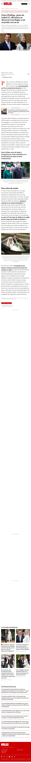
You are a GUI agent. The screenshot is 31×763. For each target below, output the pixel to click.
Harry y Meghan (20, 0)
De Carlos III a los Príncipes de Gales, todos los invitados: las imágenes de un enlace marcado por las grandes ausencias (8, 674)
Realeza (7, 8)
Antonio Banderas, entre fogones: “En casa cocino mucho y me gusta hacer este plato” (15, 711)
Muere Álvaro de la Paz (11, 0)
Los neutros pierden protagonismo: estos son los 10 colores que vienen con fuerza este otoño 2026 (15, 722)
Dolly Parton (26, 0)
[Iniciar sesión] (29, 3)
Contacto (3, 752)
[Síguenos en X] (7, 756)
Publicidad (4, 751)
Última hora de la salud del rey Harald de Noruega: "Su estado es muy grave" (15, 727)
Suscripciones (4, 749)
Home (2, 8)
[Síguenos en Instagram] (2, 756)
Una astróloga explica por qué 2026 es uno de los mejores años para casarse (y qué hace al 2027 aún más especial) (15, 705)
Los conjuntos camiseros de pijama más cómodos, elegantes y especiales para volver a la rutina (18, 111)
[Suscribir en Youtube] (12, 756)
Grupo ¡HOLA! (20, 749)
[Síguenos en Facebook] (4, 756)
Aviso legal (5, 759)
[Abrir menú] (2, 3)
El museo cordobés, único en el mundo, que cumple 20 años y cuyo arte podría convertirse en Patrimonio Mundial (15, 697)
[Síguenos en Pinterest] (15, 756)
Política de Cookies (18, 759)
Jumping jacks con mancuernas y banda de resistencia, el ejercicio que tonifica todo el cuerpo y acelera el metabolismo (15, 734)
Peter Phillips (7, 306)
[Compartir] (28, 74)
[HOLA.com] (8, 4)
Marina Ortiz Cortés (7, 72)
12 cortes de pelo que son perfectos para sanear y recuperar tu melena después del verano (14, 716)
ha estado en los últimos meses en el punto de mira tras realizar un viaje (14, 268)
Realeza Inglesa (14, 8)
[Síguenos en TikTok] (9, 756)
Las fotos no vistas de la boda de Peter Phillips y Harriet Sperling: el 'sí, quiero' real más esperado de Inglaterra (8, 648)
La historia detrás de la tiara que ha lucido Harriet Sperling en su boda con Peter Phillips (22, 647)
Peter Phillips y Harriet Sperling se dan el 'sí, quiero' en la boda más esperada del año (22, 672)
